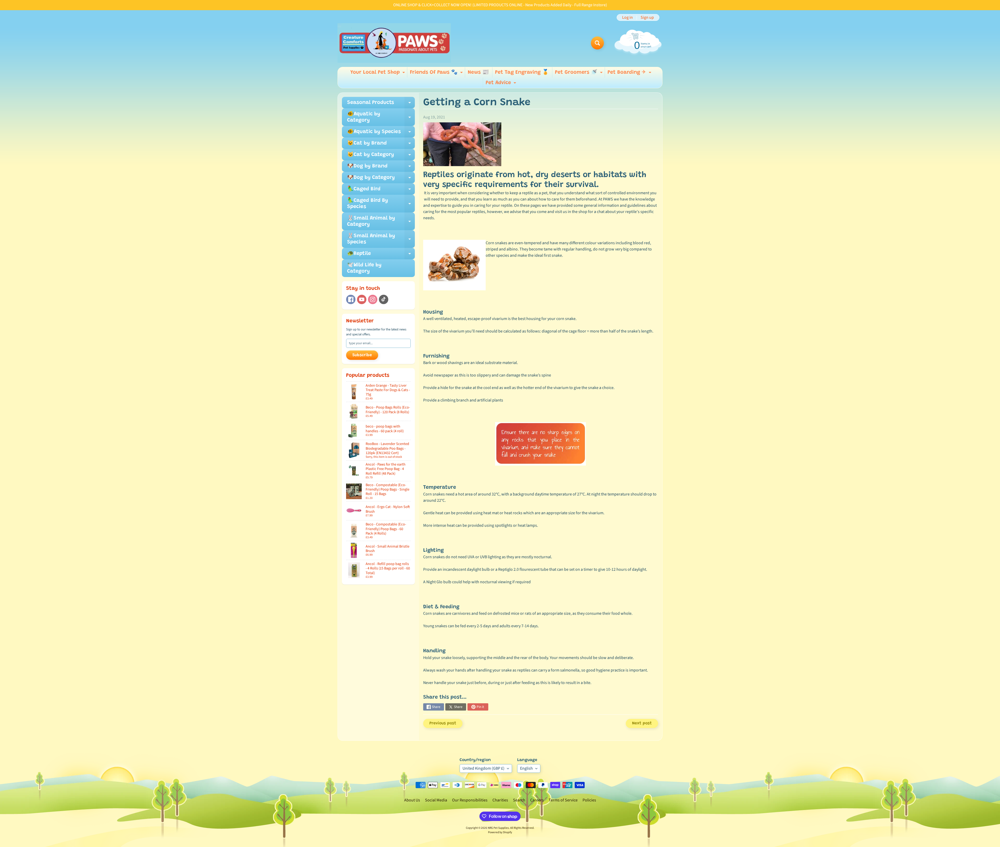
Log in (627, 17)
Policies (589, 800)
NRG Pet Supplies (498, 828)
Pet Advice (501, 84)
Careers (537, 800)
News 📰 (478, 72)
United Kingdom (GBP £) (483, 768)
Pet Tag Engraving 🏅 (522, 72)
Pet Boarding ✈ (630, 74)
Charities (500, 800)
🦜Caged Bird (381, 190)
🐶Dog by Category (381, 179)
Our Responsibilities (470, 800)
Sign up (647, 17)
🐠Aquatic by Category (381, 117)
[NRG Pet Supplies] (394, 43)
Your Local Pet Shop (378, 74)
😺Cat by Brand (381, 145)
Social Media (436, 800)
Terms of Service (563, 800)
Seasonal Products (381, 104)
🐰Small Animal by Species (381, 239)
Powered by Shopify (500, 832)
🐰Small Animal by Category (381, 222)
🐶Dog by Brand (381, 168)
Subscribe (362, 355)
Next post (642, 723)
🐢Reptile (381, 255)
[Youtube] (361, 299)
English (526, 768)
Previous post (442, 723)
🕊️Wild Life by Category (364, 268)
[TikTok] (383, 299)
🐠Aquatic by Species (381, 133)
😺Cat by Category (381, 156)
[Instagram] (372, 299)
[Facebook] (350, 299)
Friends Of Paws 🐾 (437, 74)
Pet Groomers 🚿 (579, 74)
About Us (412, 800)
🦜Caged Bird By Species (381, 204)
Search (519, 800)
